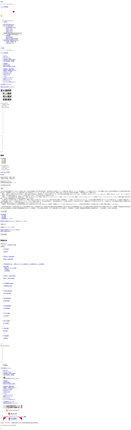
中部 (5, 172)
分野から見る (9, 30)
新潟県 (8, 172)
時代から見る (9, 28)
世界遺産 (8, 35)
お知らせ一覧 (6, 74)
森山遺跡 (5, 330)
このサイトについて (8, 20)
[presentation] (1, 244)
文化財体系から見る (11, 27)
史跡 (2, 172)
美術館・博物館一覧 (11, 41)
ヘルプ (5, 76)
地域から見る (9, 31)
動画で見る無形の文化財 (12, 38)
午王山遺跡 (6, 315)
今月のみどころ (10, 43)
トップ (5, 55)
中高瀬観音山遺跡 (7, 285)
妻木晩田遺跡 (6, 300)
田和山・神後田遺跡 (8, 259)
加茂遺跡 (5, 338)
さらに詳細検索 (4, 6)
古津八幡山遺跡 (7, 293)
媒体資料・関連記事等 (8, 69)
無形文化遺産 (9, 37)
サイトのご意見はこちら (9, 81)
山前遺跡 (5, 251)
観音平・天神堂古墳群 (8, 278)
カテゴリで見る (8, 25)
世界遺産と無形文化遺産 (12, 34)
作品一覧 (8, 24)
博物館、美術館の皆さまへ (9, 70)
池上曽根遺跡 (6, 308)
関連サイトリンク (7, 79)
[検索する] (14, 4)
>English (5, 22)
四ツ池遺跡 (6, 323)
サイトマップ (6, 80)
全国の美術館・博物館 (11, 40)
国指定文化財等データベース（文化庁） (10, 221)
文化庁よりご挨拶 (7, 71)
